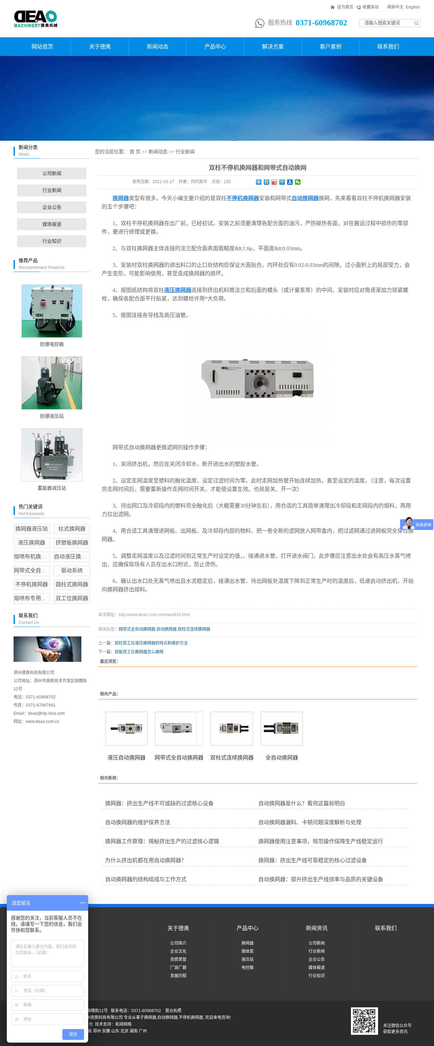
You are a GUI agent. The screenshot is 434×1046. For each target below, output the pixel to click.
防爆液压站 (52, 416)
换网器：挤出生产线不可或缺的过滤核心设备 (159, 803)
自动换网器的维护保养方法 (137, 822)
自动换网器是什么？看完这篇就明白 (301, 803)
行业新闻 (51, 190)
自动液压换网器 (73, 556)
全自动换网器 (281, 758)
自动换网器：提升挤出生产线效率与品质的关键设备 (320, 879)
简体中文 (395, 7)
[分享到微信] (298, 182)
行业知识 (51, 241)
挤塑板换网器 (72, 543)
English (413, 7)
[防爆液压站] (52, 383)
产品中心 (215, 47)
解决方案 (273, 47)
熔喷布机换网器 (33, 556)
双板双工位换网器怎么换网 (139, 652)
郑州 (97, 1031)
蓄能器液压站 (52, 488)
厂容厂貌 (178, 967)
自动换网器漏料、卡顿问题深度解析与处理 (309, 822)
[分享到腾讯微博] (282, 182)
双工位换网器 (72, 598)
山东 (115, 1031)
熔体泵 (247, 951)
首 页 (135, 151)
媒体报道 (51, 224)
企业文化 (178, 951)
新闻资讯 (317, 928)
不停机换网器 (31, 584)
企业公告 (51, 207)
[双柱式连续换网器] (232, 728)
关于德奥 (100, 47)
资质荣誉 (178, 959)
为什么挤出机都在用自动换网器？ (145, 860)
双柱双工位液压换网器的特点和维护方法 (151, 643)
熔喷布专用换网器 (35, 598)
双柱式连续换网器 (194, 629)
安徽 (106, 1031)
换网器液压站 (31, 529)
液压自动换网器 (126, 758)
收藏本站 (370, 7)
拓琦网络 (123, 1024)
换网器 (247, 943)
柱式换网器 (71, 529)
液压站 (247, 959)
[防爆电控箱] (52, 311)
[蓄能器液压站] (52, 454)
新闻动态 (158, 47)
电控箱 (247, 967)
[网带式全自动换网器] (179, 728)
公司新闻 (51, 173)
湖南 (134, 1031)
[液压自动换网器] (126, 728)
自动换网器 (166, 629)
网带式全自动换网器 (38, 570)
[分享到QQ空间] (267, 182)
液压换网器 (31, 543)
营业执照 (173, 1010)
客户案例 (330, 47)
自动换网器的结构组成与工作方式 (145, 879)
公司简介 (178, 943)
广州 (143, 1031)
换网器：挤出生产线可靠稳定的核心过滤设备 (312, 860)
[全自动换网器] (281, 728)
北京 (124, 1031)
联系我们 (388, 47)
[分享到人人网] (290, 182)
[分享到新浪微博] (274, 182)
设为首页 (345, 7)
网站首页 (42, 47)
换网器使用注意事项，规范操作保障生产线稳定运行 (320, 841)
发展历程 (178, 975)
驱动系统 (72, 570)
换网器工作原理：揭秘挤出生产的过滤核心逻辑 (162, 841)
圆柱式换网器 (72, 584)
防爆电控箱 (52, 344)
